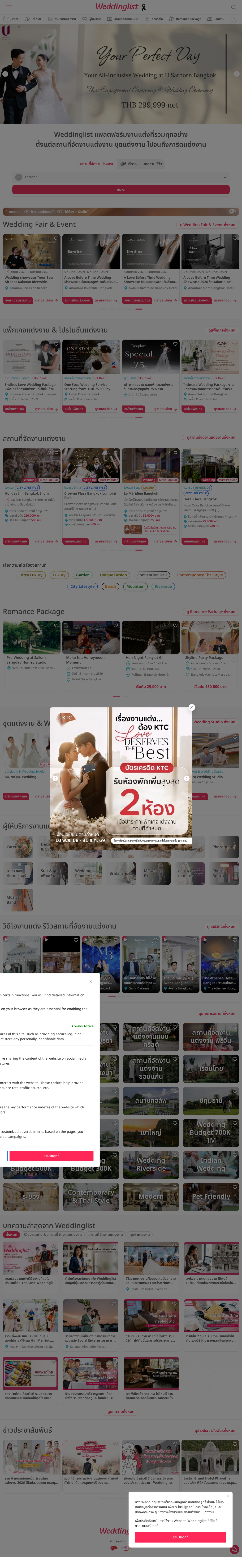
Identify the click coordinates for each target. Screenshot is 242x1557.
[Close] (227, 1496)
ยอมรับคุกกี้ (181, 1537)
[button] (55, 778)
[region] (181, 1520)
